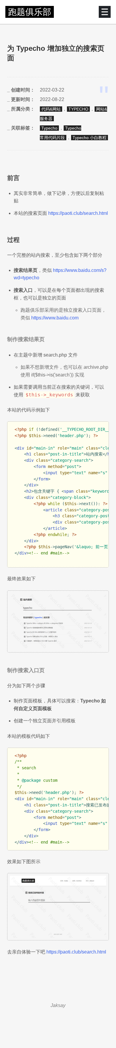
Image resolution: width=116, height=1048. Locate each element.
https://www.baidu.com (55, 317)
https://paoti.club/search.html (78, 213)
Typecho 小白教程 (89, 137)
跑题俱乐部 (29, 12)
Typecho (49, 128)
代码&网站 (51, 109)
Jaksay (58, 1005)
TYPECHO (78, 109)
